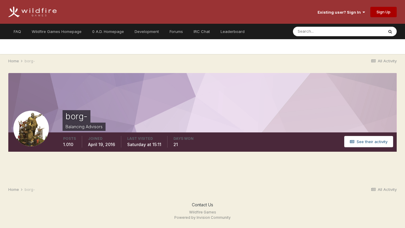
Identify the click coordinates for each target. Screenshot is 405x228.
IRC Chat (202, 31)
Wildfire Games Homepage (57, 31)
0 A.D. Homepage (108, 31)
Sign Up (383, 12)
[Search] (390, 31)
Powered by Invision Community (202, 217)
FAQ (17, 31)
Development (147, 31)
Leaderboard (233, 31)
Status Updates (362, 31)
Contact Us (202, 204)
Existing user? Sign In (340, 12)
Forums (176, 31)
